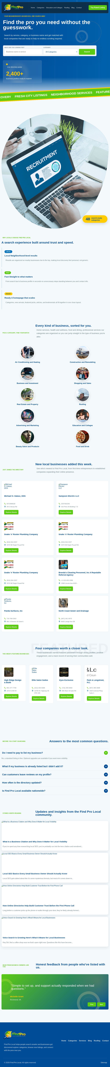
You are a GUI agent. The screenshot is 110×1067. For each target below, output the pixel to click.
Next (101, 1004)
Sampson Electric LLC (69, 496)
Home (33, 7)
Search (87, 52)
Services (82, 1041)
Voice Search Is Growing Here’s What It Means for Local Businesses (34, 938)
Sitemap (104, 1062)
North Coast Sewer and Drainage (74, 611)
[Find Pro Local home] (13, 7)
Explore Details (11, 512)
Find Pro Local (15, 1062)
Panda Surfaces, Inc (13, 611)
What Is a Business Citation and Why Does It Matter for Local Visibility (35, 842)
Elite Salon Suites (40, 680)
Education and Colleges (54, 7)
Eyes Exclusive (66, 680)
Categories (40, 7)
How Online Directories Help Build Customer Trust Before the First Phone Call (38, 906)
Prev (91, 1004)
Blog (72, 7)
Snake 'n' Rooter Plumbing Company (21, 534)
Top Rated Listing (98, 7)
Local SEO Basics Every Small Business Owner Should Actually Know (35, 874)
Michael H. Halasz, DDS (15, 496)
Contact (79, 7)
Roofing (67, 7)
